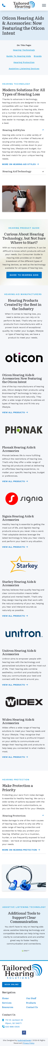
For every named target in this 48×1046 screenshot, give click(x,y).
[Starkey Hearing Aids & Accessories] (24, 564)
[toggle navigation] (44, 5)
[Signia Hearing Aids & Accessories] (24, 499)
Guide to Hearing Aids (24, 275)
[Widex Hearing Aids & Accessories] (24, 702)
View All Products (13, 412)
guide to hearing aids (18, 56)
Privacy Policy (28, 1043)
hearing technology (24, 50)
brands (38, 56)
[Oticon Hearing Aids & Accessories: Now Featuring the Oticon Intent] (24, 357)
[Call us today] (3, 5)
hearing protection (24, 62)
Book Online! (12, 984)
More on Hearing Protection (19, 850)
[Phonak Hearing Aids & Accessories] (24, 430)
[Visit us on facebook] (24, 1033)
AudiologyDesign (24, 1040)
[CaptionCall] (25, 951)
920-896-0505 (12, 1026)
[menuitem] (12, 998)
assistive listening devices (24, 68)
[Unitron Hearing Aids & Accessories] (24, 633)
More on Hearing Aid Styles (19, 164)
